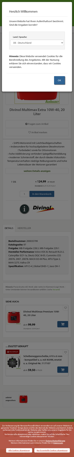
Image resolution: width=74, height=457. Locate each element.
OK (59, 80)
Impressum (58, 443)
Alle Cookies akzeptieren (19, 450)
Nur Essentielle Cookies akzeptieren (52, 450)
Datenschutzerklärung (55, 440)
